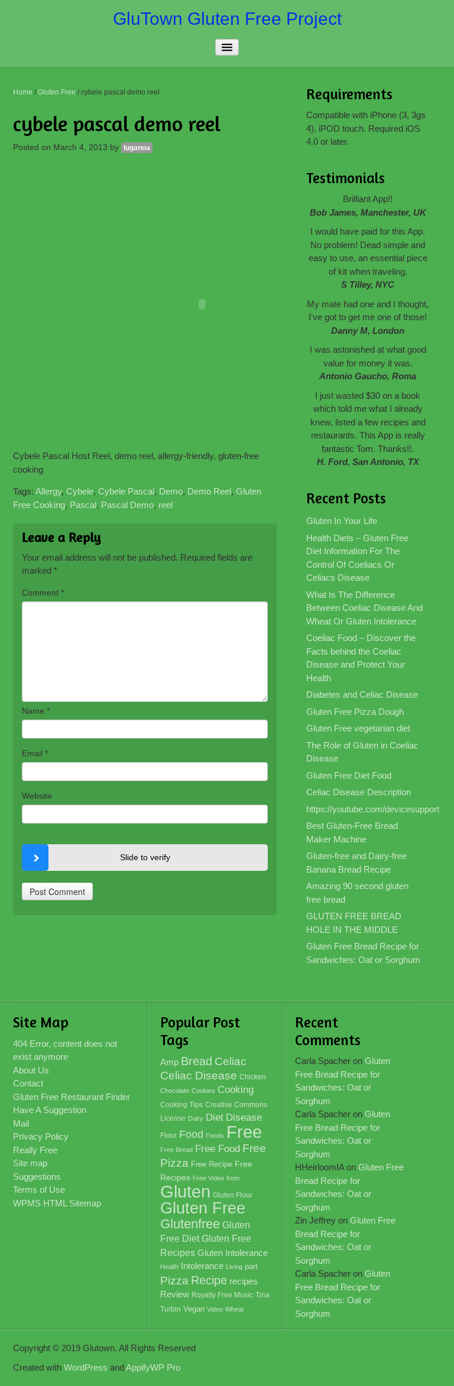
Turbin (170, 1309)
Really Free (35, 1150)
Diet (214, 1117)
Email (35, 753)
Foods (215, 1135)
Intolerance (202, 1266)
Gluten (185, 1191)
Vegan (194, 1308)
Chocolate (174, 1090)
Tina (262, 1295)
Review (174, 1294)
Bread (196, 1061)
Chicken (252, 1077)
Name (36, 710)
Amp (169, 1062)
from (232, 1178)
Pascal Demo (127, 505)
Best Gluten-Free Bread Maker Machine (352, 832)
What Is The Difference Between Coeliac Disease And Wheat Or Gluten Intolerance (364, 608)
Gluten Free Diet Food (348, 775)
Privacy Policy (41, 1136)
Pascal (83, 505)
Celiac (231, 1061)
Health (169, 1266)
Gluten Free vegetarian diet (358, 728)
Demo (171, 491)
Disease (244, 1117)
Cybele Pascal (126, 491)
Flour (168, 1135)
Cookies (203, 1090)
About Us (31, 1070)
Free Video (208, 1178)
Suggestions (37, 1177)
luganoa (137, 148)
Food (191, 1134)
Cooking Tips (181, 1105)
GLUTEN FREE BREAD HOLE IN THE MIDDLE (353, 923)
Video (215, 1309)
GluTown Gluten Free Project (227, 18)
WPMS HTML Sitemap (57, 1203)
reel (165, 505)
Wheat (234, 1309)
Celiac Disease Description (358, 792)
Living (234, 1266)
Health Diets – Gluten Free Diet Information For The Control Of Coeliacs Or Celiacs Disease (357, 558)
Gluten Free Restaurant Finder (71, 1097)
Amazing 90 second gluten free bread (357, 893)
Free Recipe (211, 1164)
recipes (243, 1281)
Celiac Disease (198, 1075)
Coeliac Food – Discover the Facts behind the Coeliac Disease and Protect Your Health (361, 658)
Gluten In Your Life (341, 521)
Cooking (236, 1089)
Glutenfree (190, 1223)
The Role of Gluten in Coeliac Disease (362, 752)
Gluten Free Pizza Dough (355, 712)
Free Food (217, 1148)
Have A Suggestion (49, 1110)
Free (244, 1132)
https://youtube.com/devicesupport (367, 809)
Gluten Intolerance (232, 1253)
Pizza (174, 1280)
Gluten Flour (232, 1195)
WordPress (86, 1367)
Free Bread (176, 1149)
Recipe (209, 1280)
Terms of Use (39, 1190)
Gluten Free (57, 92)
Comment (43, 592)
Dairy (195, 1118)
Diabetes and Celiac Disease (362, 694)
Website (37, 796)
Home (23, 92)
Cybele (79, 491)
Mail (21, 1123)
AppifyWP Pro (153, 1367)
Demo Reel (209, 491)
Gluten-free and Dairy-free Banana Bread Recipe (356, 862)
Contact (28, 1083)
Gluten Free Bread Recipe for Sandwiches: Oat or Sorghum (363, 953)
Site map (30, 1163)
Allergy (48, 491)
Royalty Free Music (222, 1295)
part (251, 1267)
